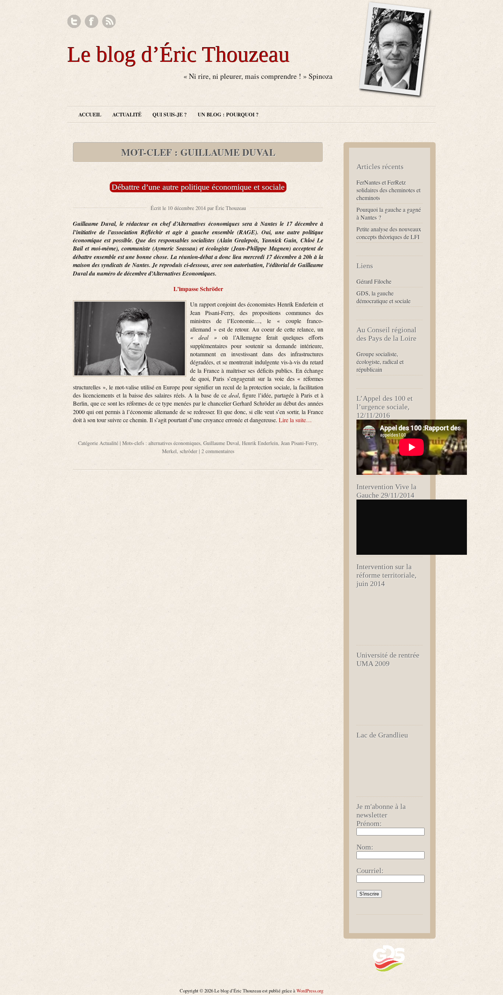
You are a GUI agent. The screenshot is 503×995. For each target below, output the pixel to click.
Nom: (364, 847)
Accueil (89, 114)
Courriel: (370, 870)
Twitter (74, 21)
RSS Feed (109, 21)
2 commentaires (217, 451)
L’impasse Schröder (198, 288)
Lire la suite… (295, 420)
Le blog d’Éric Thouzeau (178, 54)
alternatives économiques (174, 442)
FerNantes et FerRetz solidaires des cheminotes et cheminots (388, 190)
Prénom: (369, 823)
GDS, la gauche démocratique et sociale (383, 297)
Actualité (126, 114)
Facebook (91, 21)
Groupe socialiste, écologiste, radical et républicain (380, 361)
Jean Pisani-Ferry (299, 442)
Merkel (169, 451)
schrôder (188, 451)
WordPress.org (309, 990)
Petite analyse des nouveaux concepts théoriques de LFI (388, 233)
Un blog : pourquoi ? (228, 114)
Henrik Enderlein (260, 442)
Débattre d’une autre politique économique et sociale (198, 187)
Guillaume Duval (221, 442)
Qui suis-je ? (169, 114)
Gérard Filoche (373, 281)
